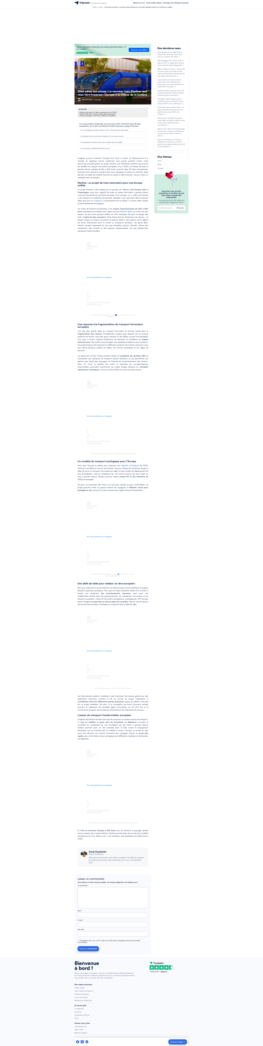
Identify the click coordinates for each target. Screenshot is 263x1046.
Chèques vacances (81, 994)
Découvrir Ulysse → (177, 1042)
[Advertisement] (131, 26)
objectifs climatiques (129, 465)
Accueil (94, 7)
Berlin (130, 211)
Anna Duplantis (97, 851)
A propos (78, 1012)
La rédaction (79, 1009)
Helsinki (123, 211)
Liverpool (98, 200)
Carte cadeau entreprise (83, 991)
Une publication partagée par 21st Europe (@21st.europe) (113, 688)
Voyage (100, 7)
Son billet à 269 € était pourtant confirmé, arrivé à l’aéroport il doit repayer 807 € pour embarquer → (170, 101)
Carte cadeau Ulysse (154, 3)
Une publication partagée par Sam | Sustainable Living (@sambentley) (113, 453)
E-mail (80, 920)
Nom (80, 911)
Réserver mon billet (139, 50)
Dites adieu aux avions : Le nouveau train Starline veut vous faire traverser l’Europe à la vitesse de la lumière (112, 93)
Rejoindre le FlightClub (83, 1000)
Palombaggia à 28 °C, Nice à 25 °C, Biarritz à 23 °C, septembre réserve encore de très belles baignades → (170, 63)
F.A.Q (76, 1018)
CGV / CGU (78, 1030)
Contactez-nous (80, 1026)
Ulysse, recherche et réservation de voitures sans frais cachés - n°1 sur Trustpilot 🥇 (101, 48)
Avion (159, 161)
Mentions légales (80, 1033)
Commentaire (83, 885)
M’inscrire (180, 208)
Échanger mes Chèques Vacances (176, 3)
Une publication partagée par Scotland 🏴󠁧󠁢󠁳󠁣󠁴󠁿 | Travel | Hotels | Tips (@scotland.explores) (113, 575)
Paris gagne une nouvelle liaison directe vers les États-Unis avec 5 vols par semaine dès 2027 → (170, 54)
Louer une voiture (81, 997)
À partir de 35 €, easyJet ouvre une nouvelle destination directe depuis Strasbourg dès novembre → (170, 92)
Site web (81, 929)
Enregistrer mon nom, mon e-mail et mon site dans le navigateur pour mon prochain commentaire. (109, 941)
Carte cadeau (79, 988)
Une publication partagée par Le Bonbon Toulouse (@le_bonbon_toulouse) (112, 823)
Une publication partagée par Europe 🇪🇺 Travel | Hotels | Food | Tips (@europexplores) (113, 315)
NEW (159, 164)
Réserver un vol (139, 3)
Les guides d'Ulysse (81, 1015)
